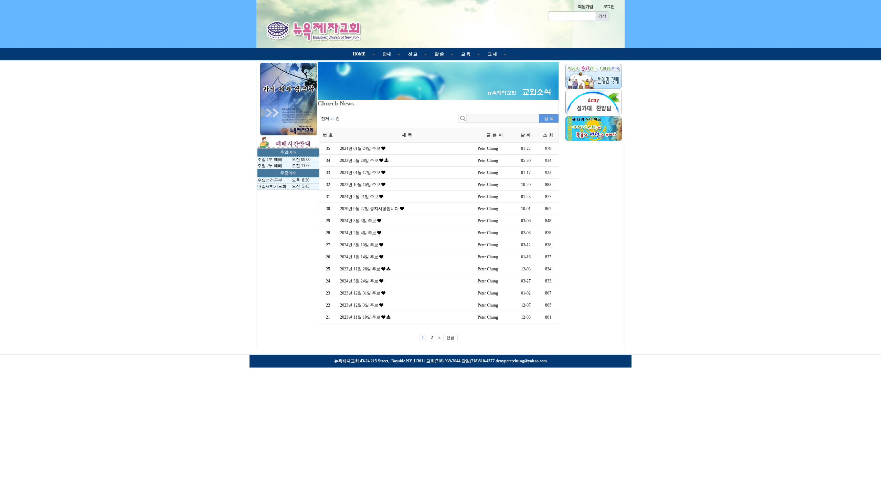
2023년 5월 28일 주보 (359, 160)
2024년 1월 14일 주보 (359, 257)
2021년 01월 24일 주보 (360, 148)
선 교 (412, 54)
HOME (359, 54)
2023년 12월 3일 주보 (359, 305)
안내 (387, 54)
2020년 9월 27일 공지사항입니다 (370, 208)
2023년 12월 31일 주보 (360, 293)
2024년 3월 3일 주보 (358, 220)
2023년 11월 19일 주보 (360, 317)
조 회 (548, 135)
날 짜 (526, 135)
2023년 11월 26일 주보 (360, 269)
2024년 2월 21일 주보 (359, 196)
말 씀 (439, 54)
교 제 (492, 54)
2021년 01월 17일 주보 (360, 172)
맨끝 (450, 337)
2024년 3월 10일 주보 (359, 244)
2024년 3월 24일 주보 (359, 281)
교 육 (465, 54)
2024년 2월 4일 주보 (358, 232)
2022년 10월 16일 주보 (360, 184)
